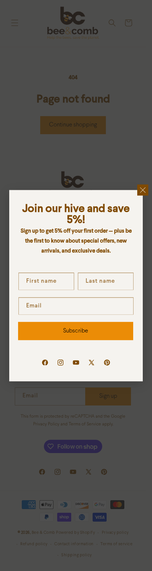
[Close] (142, 189)
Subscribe (75, 331)
